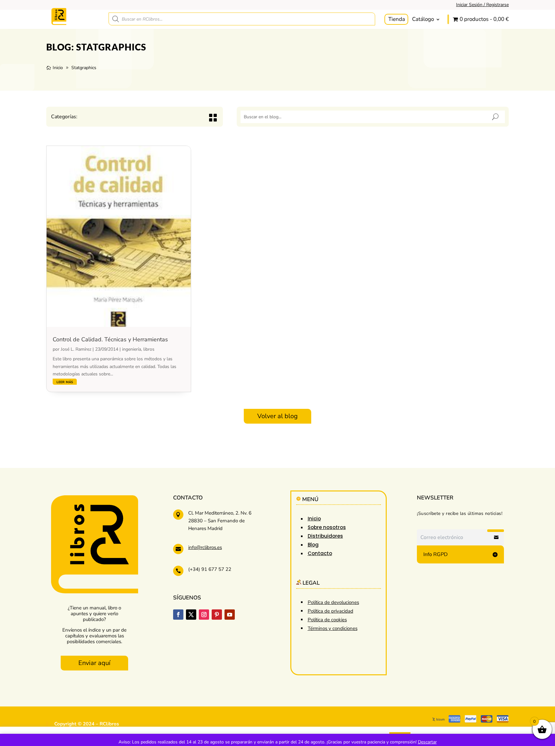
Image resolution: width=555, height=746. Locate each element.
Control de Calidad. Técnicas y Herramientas (110, 339)
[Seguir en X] (191, 614)
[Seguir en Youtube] (230, 614)
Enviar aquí (94, 663)
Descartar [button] (427, 742)
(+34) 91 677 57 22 (209, 569)
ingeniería (131, 349)
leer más (65, 382)
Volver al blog (277, 416)
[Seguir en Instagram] (204, 614)
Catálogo (423, 19)
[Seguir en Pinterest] (217, 614)
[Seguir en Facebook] (178, 614)
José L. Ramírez (76, 349)
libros (148, 349)
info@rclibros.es (205, 547)
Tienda (396, 19)
